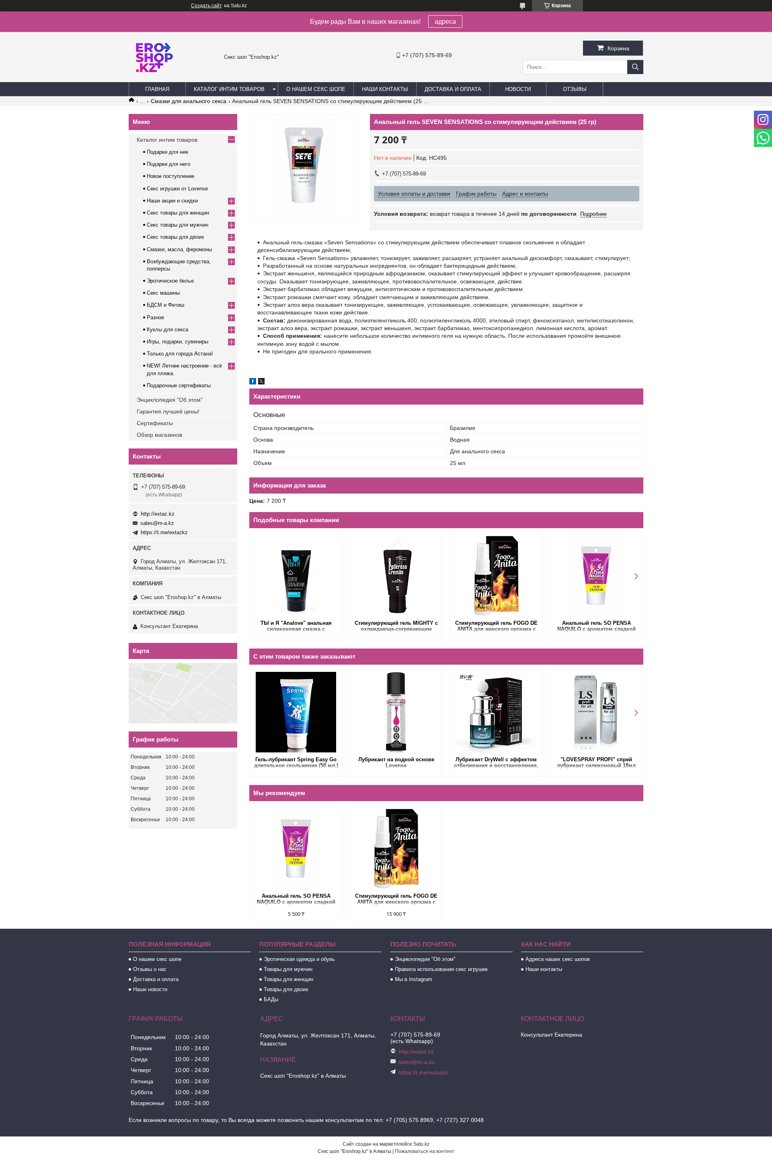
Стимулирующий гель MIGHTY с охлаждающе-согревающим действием (396, 626)
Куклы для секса (167, 329)
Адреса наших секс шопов (558, 959)
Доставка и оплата (453, 89)
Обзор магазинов (159, 435)
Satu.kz (421, 1144)
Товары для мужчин (288, 969)
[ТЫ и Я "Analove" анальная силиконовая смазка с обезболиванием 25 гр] (296, 575)
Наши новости (150, 989)
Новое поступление (170, 176)
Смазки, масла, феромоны (179, 249)
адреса (445, 21)
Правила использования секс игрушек (441, 969)
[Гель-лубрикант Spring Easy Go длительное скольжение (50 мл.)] (296, 712)
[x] (261, 382)
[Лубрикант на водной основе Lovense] (396, 712)
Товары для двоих (286, 989)
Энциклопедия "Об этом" (170, 400)
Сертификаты (155, 423)
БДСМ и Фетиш (165, 305)
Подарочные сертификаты (179, 385)
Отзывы (575, 89)
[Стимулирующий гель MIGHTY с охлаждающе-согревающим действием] (396, 575)
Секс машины (163, 293)
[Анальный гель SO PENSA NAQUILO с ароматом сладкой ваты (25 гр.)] (596, 575)
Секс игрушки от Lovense (177, 189)
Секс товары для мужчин (177, 225)
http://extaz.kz (158, 514)
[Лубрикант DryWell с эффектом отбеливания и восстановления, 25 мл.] (496, 712)
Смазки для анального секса (188, 101)
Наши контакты (385, 89)
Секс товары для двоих (175, 237)
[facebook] (252, 382)
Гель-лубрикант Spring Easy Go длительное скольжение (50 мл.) (296, 762)
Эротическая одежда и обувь (299, 959)
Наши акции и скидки (172, 201)
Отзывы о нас (149, 969)
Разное (155, 317)
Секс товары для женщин (178, 213)
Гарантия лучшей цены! (168, 411)
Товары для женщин (288, 979)
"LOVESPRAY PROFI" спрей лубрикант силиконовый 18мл (596, 762)
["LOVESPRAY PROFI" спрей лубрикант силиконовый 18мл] (596, 712)
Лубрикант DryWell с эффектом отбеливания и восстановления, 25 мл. (496, 763)
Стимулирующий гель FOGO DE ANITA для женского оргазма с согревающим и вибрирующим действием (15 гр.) (496, 626)
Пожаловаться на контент (424, 1151)
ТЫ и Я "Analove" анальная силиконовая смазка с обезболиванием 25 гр (296, 626)
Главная (157, 89)
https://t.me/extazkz (164, 532)
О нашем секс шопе (315, 89)
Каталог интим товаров (229, 89)
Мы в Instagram (413, 979)
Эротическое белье (170, 281)
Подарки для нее (167, 152)
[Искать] (635, 67)
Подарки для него (168, 164)
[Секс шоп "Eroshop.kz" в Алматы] (153, 78)
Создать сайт (206, 5)
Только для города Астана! (180, 354)
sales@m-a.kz (157, 523)
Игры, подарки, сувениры (177, 342)
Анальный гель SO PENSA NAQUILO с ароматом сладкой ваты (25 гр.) (596, 626)
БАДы (271, 999)
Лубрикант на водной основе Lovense (396, 762)
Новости (518, 89)
